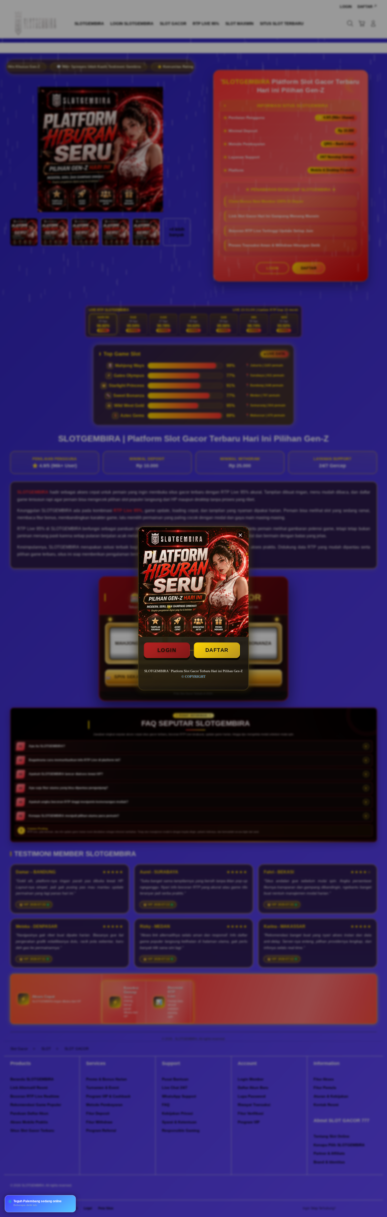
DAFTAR (217, 650)
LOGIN (166, 650)
